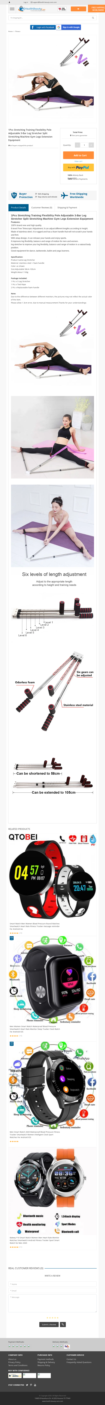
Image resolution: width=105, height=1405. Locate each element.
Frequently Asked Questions (79, 1362)
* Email (13, 1291)
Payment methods (46, 1359)
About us (12, 1359)
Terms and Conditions (17, 1365)
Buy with (71, 167)
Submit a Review (49, 1324)
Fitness (17, 31)
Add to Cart (80, 155)
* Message (14, 1297)
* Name (13, 1284)
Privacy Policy (14, 1362)
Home (10, 31)
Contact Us (71, 1359)
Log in (25, 2)
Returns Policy (44, 1365)
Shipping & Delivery (46, 1362)
